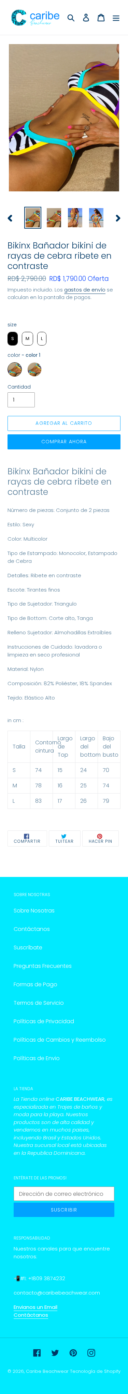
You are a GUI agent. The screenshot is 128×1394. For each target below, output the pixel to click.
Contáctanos (32, 929)
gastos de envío (84, 289)
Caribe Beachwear (47, 1371)
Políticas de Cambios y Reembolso (60, 1040)
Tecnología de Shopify (95, 1371)
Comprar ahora (64, 441)
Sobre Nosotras (34, 911)
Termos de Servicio (39, 1003)
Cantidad (19, 386)
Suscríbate (28, 947)
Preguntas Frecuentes (43, 966)
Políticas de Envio (37, 1058)
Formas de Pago (35, 984)
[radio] (13, 339)
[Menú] (116, 17)
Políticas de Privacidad (44, 1021)
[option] (32, 217)
